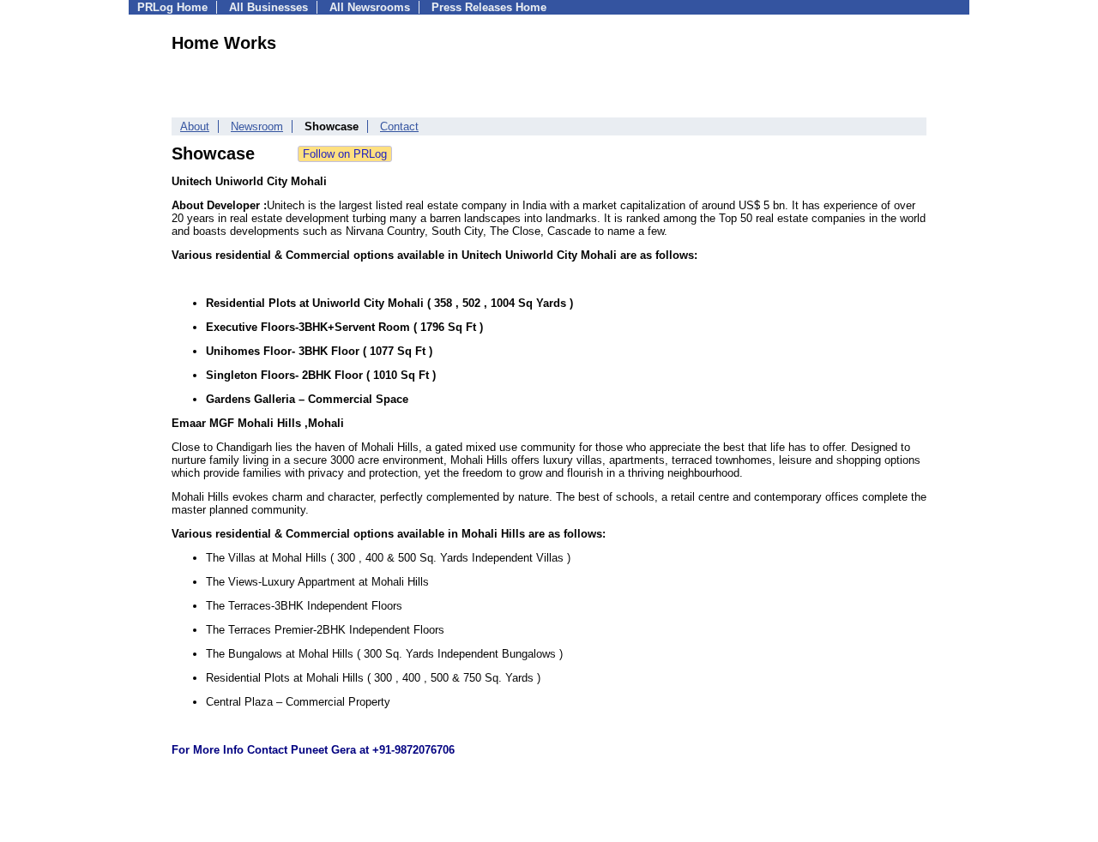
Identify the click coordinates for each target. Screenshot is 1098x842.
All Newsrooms (369, 7)
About (194, 126)
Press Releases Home (488, 7)
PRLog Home (172, 7)
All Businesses (268, 7)
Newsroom (257, 126)
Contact (399, 126)
